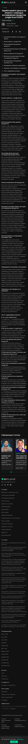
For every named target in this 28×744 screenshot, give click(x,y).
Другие (13, 708)
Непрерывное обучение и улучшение (14, 65)
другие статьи (7, 453)
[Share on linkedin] (5, 485)
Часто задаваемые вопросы (12, 71)
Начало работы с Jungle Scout (12, 41)
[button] (7, 20)
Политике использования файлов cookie (5, 726)
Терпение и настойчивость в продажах (15, 68)
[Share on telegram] (8, 485)
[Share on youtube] (10, 485)
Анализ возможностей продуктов (13, 53)
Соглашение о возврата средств (20, 725)
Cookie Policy (19, 739)
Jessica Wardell (11, 23)
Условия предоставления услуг (5, 720)
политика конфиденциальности (20, 719)
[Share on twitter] (2, 485)
